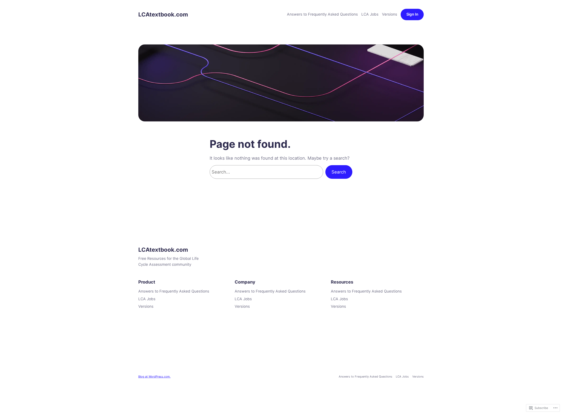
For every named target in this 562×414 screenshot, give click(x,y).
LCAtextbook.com (163, 14)
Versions (389, 14)
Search (338, 172)
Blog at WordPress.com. (154, 376)
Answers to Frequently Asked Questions (322, 14)
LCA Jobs (369, 14)
